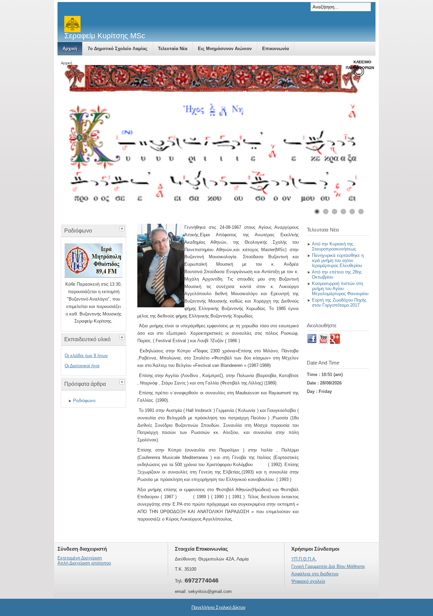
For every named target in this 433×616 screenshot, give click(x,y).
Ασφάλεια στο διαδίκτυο (314, 573)
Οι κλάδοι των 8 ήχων (86, 355)
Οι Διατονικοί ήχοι (82, 365)
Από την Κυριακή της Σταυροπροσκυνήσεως (334, 246)
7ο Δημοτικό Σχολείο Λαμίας (117, 48)
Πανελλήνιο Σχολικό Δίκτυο (218, 607)
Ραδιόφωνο (84, 400)
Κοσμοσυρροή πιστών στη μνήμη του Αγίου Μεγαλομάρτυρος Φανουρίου (340, 288)
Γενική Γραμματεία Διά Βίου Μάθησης (328, 566)
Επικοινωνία (275, 48)
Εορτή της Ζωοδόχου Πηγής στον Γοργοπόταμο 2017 (339, 303)
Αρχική (70, 48)
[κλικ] (122, 227)
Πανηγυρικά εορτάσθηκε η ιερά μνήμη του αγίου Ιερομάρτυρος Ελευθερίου (338, 260)
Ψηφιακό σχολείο (308, 581)
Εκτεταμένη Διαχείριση (80, 557)
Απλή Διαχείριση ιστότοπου (84, 563)
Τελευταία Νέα (172, 48)
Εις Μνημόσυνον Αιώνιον (225, 48)
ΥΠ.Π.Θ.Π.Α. (304, 559)
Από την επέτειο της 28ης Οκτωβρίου (337, 274)
